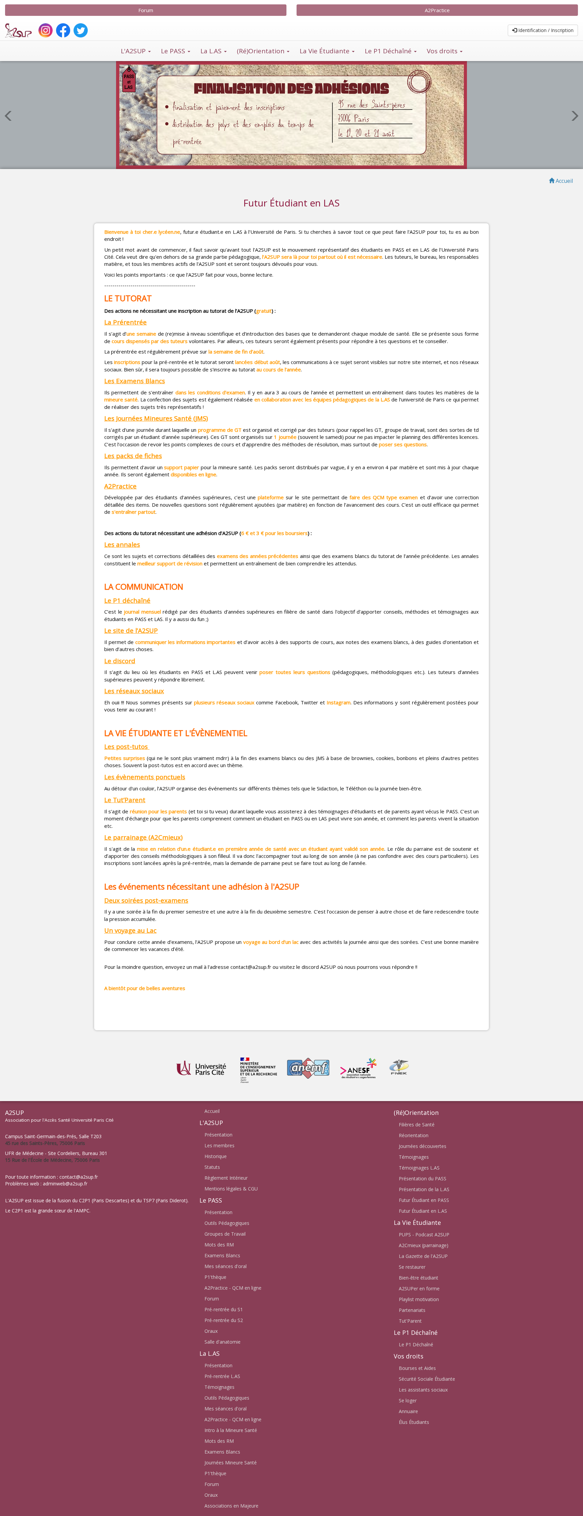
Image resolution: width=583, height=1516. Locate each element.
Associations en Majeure (231, 1506)
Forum (145, 10)
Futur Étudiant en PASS (424, 1200)
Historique (215, 1156)
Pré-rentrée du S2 (223, 1320)
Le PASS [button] (174, 51)
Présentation (218, 1134)
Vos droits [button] (443, 51)
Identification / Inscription (545, 30)
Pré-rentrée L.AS (222, 1376)
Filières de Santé (417, 1124)
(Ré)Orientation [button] (261, 51)
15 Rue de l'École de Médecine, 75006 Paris (52, 1160)
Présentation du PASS (422, 1178)
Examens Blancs (222, 1255)
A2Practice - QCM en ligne (232, 1288)
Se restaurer (412, 1267)
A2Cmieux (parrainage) (423, 1245)
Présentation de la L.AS (424, 1189)
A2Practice (437, 10)
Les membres (219, 1145)
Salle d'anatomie (222, 1342)
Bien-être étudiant (418, 1277)
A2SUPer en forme (419, 1288)
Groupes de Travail (225, 1234)
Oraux (211, 1331)
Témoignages (219, 1387)
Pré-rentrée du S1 (223, 1309)
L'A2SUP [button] (134, 51)
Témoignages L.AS (419, 1167)
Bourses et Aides (417, 1368)
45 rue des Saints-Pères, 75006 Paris (45, 1143)
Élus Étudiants (414, 1422)
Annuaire (408, 1411)
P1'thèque (215, 1277)
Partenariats (412, 1310)
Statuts (212, 1167)
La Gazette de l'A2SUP (423, 1256)
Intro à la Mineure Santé (230, 1430)
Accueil (212, 1111)
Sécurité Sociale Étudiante (427, 1379)
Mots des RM (219, 1244)
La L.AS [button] (211, 51)
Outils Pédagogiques (226, 1223)
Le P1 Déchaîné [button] (389, 51)
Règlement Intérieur (226, 1178)
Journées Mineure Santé (230, 1462)
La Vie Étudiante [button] (325, 51)
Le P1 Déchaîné (416, 1344)
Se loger (408, 1400)
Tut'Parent (410, 1321)
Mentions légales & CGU (231, 1188)
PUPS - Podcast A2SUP (424, 1234)
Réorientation (413, 1135)
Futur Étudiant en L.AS (423, 1211)
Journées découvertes (422, 1146)
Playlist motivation (419, 1299)
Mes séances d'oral (225, 1266)
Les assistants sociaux (423, 1389)
